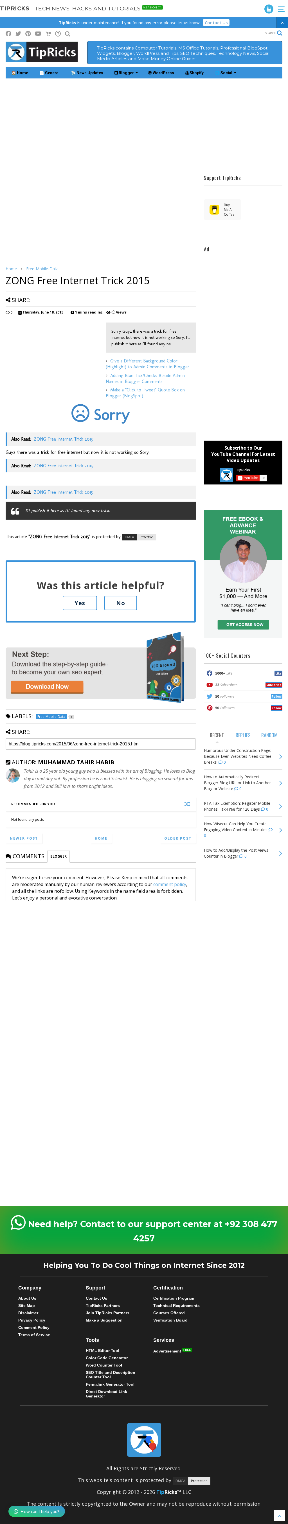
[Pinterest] (28, 34)
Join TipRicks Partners (107, 1313)
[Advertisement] (144, 126)
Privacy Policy (31, 1320)
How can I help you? (40, 1511)
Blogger (126, 73)
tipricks (81, 8)
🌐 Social (223, 73)
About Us (27, 1298)
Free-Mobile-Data (42, 268)
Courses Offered (169, 1313)
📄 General (49, 73)
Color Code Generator (107, 1358)
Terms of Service (34, 1335)
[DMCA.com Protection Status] (139, 536)
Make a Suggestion (104, 1320)
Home (11, 268)
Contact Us (216, 22)
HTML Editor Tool (102, 1350)
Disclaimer (28, 1313)
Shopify (196, 73)
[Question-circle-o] (58, 34)
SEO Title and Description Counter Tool (110, 1374)
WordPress (163, 73)
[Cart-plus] (48, 34)
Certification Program (173, 1298)
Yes (80, 603)
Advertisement (167, 1351)
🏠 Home (19, 73)
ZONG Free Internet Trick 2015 (63, 439)
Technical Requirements (176, 1305)
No (120, 603)
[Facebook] (8, 34)
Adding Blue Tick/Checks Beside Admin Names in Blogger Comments (145, 378)
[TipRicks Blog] (42, 59)
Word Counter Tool (104, 1365)
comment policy (169, 884)
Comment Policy (34, 1327)
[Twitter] (18, 34)
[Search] (67, 34)
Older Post (178, 838)
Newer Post (24, 838)
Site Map (26, 1305)
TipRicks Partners (103, 1305)
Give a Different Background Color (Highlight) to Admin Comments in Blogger (147, 363)
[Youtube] (38, 34)
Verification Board (170, 1320)
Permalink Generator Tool (110, 1384)
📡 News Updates (87, 73)
